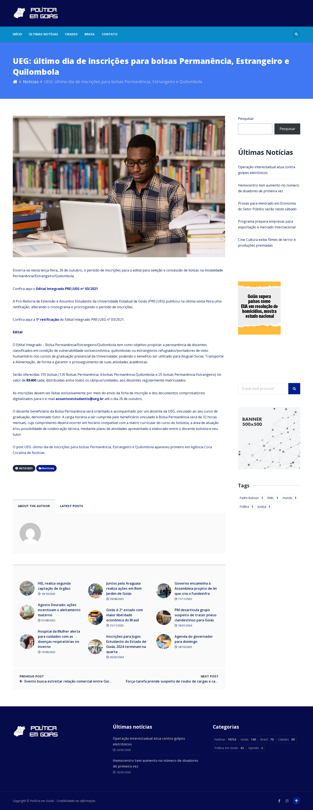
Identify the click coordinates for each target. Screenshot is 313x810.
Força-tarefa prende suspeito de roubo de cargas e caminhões (177, 681)
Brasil (90, 34)
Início (17, 34)
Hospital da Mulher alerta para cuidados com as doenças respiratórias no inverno (59, 639)
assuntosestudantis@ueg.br (80, 398)
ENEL (272, 498)
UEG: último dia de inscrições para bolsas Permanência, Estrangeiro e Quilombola (89, 447)
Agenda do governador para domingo (194, 639)
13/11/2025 (116, 625)
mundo (289, 498)
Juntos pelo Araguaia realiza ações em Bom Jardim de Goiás (124, 588)
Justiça (264, 507)
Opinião (255, 748)
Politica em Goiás (229, 748)
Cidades (71, 34)
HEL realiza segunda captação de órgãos (54, 586)
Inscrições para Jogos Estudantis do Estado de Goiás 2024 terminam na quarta (126, 644)
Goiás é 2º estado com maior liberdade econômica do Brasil (124, 615)
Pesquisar (246, 118)
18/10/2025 (184, 647)
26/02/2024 (116, 657)
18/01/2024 (184, 625)
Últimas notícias (43, 34)
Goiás (248, 739)
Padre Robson (251, 498)
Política (246, 507)
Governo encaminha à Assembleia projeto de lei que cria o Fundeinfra (196, 588)
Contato (110, 34)
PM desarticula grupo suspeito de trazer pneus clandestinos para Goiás (196, 615)
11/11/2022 (184, 599)
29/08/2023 (116, 599)
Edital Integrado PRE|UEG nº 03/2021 (67, 288)
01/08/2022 (48, 620)
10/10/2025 (48, 594)
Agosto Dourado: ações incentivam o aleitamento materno (59, 609)
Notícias (31, 82)
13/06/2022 (48, 652)
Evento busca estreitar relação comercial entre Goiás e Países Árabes (81, 681)
